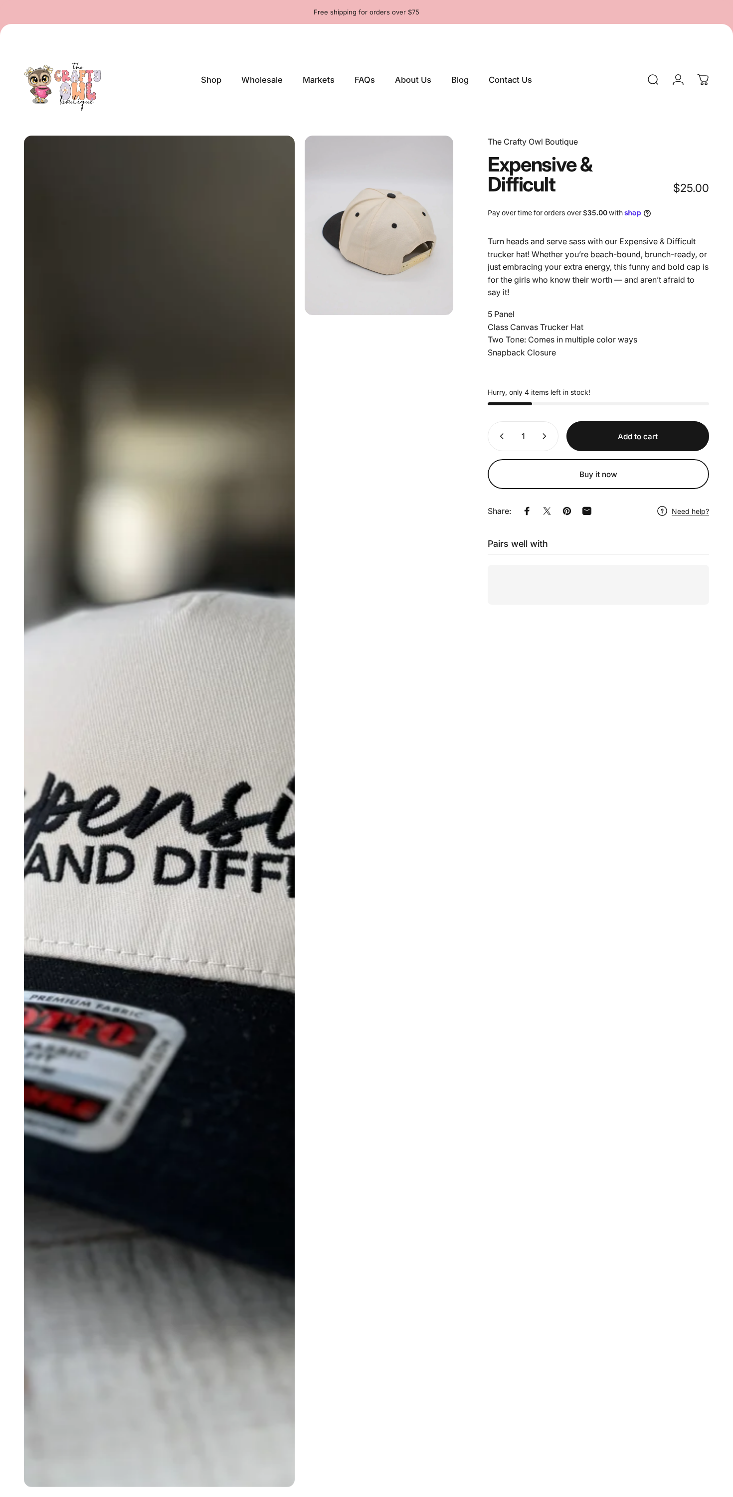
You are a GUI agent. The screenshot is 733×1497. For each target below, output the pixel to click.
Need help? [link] (690, 511)
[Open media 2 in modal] (379, 225)
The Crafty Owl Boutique (533, 142)
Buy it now (598, 474)
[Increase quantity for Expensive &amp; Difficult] (546, 436)
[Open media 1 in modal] (159, 811)
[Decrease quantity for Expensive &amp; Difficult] (499, 436)
